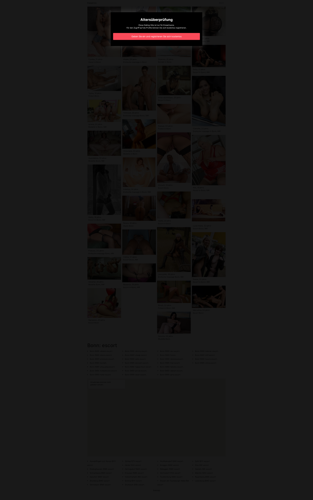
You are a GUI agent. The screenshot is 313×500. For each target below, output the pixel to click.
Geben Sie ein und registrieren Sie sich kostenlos (156, 36)
